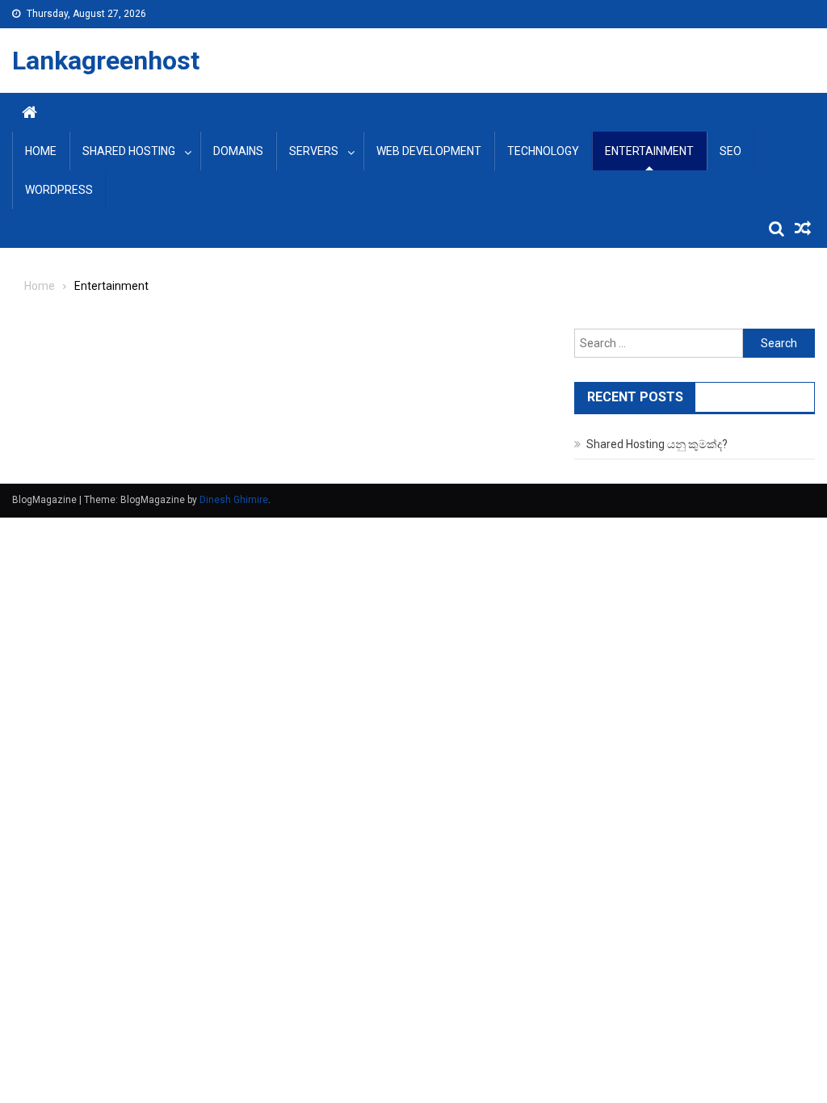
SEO (730, 151)
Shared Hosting (128, 151)
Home (41, 151)
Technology (543, 151)
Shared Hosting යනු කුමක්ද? (657, 444)
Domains (238, 151)
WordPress (59, 189)
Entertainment (649, 151)
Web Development (428, 151)
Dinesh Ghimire (233, 499)
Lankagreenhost (105, 60)
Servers (313, 151)
